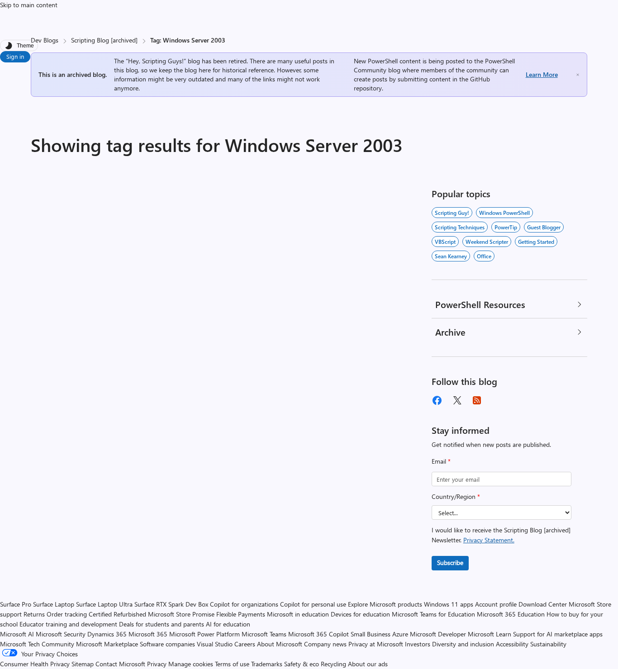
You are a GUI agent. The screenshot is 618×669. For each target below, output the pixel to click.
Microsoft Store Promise (181, 614)
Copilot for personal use (313, 604)
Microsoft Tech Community (37, 644)
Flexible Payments (240, 614)
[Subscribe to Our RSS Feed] (476, 400)
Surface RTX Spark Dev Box (171, 604)
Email (441, 461)
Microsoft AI (17, 634)
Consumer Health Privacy (35, 664)
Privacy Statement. (488, 540)
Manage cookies (190, 664)
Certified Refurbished (117, 614)
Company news (325, 644)
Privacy (157, 664)
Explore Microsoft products (385, 604)
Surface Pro (15, 604)
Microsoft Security (61, 634)
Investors (417, 644)
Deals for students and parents (161, 624)
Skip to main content (28, 4)
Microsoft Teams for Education (433, 614)
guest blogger (544, 227)
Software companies (167, 644)
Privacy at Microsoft (375, 644)
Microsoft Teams (264, 634)
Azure (400, 634)
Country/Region (456, 496)
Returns (34, 614)
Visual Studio (215, 644)
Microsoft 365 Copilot (318, 634)
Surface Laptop (53, 604)
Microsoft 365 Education (511, 614)
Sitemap (82, 664)
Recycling (333, 664)
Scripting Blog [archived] (104, 40)
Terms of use (232, 664)
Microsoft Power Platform (204, 634)
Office (484, 256)
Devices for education (360, 614)
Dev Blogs (44, 40)
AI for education (228, 624)
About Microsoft (279, 644)
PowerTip (505, 227)
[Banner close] (578, 75)
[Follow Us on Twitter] (457, 400)
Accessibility (512, 644)
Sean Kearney (451, 256)
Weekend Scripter (487, 241)
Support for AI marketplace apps (558, 634)
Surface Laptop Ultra (104, 604)
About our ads (368, 664)
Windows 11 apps (448, 604)
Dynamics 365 (107, 634)
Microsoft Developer (438, 634)
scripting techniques (460, 227)
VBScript (445, 241)
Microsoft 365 (147, 634)
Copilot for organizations (244, 604)
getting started (536, 241)
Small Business (370, 634)
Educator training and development (68, 624)
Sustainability (548, 644)
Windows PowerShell (504, 212)
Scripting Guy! (452, 212)
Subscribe (450, 562)
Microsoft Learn (489, 634)
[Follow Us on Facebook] (437, 400)
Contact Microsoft (120, 664)
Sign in (15, 56)
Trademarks (266, 664)
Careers (244, 644)
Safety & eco (301, 664)
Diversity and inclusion (463, 644)
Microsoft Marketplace (107, 644)
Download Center (542, 604)
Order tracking (67, 614)
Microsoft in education (298, 614)
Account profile (496, 604)
